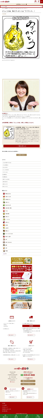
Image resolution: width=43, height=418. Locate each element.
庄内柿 (7, 225)
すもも (7, 210)
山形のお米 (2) (5, 181)
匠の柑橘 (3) (5, 174)
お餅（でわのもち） (9, 242)
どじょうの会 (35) (6, 169)
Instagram (13, 381)
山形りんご (7, 222)
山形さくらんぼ (8, 196)
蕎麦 (6, 245)
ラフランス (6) (5, 172)
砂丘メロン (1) (5, 186)
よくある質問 (4, 405)
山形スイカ (7, 202)
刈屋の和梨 (7, 213)
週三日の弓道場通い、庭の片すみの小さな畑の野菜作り (10, 151)
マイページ (35, 2)
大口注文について (5, 407)
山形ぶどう (7, 216)
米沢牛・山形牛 (8, 236)
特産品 (7, 250)
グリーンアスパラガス (9, 233)
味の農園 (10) (5, 176)
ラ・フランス (8, 219)
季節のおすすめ (8, 193)
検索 (41, 6)
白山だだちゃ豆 (8, 205)
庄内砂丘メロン (8, 199)
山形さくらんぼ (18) (6, 179)
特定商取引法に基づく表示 (6, 409)
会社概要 (3, 403)
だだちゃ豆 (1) (5, 167)
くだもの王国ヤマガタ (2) (7, 162)
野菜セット (7, 230)
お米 (6, 239)
